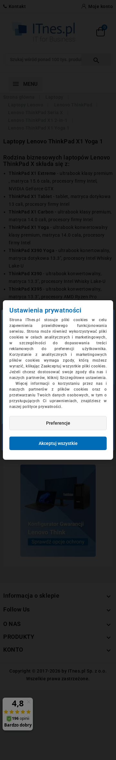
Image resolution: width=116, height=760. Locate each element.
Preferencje (58, 423)
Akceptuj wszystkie (58, 443)
